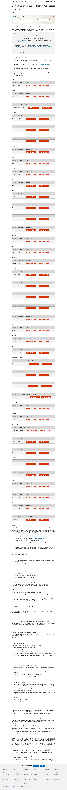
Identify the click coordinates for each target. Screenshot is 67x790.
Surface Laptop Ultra (6, 774)
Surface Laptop (5, 772)
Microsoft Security (36, 772)
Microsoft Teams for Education (28, 774)
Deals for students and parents (28, 781)
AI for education (26, 783)
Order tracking (16, 777)
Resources (41, 1)
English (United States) (8, 786)
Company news (56, 774)
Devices (30, 1)
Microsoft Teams (36, 779)
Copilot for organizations (6, 777)
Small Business (35, 782)
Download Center (16, 772)
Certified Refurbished (16, 779)
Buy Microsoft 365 (48, 1)
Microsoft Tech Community (47, 777)
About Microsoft (56, 772)
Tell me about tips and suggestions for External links (43, 19)
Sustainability (56, 782)
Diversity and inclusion (57, 779)
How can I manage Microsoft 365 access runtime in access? (23, 19)
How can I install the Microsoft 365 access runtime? (22, 22)
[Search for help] (60, 1)
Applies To (14, 12)
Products (26, 1)
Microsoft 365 (18, 1)
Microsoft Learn (46, 774)
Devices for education (27, 772)
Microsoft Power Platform (37, 777)
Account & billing (36, 1)
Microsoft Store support (17, 774)
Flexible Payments (16, 782)
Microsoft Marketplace (47, 779)
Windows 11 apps (5, 782)
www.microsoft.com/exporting (41, 716)
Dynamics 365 (35, 774)
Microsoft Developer (46, 772)
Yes (36, 765)
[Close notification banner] (53, 16)
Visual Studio (46, 782)
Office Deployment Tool (22, 40)
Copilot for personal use (6, 779)
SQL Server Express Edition (39, 538)
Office (22, 1)
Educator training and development (27, 780)
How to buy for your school (27, 777)
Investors (55, 777)
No (42, 765)
